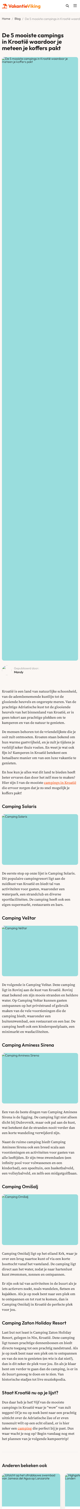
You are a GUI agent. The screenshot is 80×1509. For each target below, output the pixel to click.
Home (6, 18)
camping (25, 1428)
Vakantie (24, 5)
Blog (18, 18)
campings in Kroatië (60, 782)
